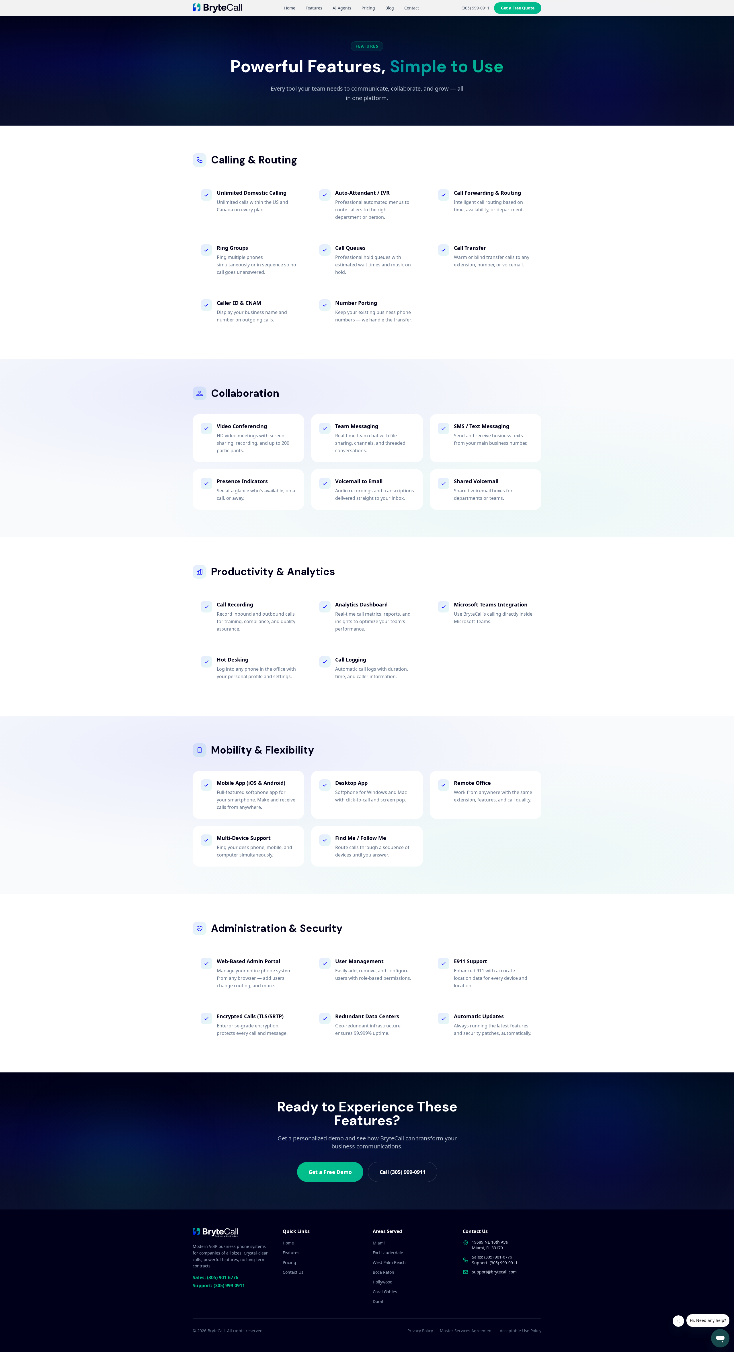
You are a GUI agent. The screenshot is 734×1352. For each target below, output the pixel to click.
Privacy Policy (420, 1330)
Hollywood (383, 1282)
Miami (379, 1243)
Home (289, 8)
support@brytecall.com (494, 1272)
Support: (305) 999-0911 (219, 1285)
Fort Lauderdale (388, 1252)
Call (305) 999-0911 (402, 1171)
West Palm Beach (389, 1262)
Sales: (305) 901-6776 (215, 1277)
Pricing (368, 8)
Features (314, 8)
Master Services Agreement (466, 1330)
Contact (411, 8)
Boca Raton (383, 1272)
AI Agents (342, 8)
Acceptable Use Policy (520, 1330)
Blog (389, 8)
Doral (378, 1301)
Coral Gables (385, 1291)
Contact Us (293, 1272)
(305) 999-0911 (475, 8)
